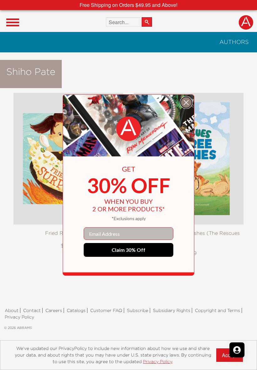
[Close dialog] (186, 102)
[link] (128, 128)
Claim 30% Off (128, 250)
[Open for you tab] (236, 349)
